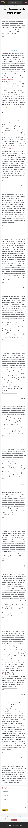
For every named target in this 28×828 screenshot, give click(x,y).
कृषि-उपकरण (14, 50)
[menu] (26, 2)
